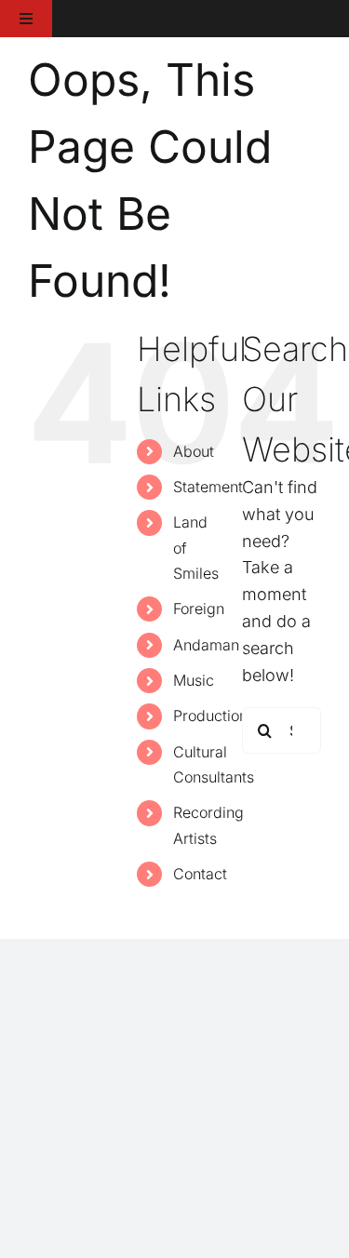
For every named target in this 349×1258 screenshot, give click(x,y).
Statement (208, 486)
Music (193, 680)
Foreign (198, 608)
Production (210, 715)
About (193, 451)
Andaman (206, 645)
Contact (200, 873)
